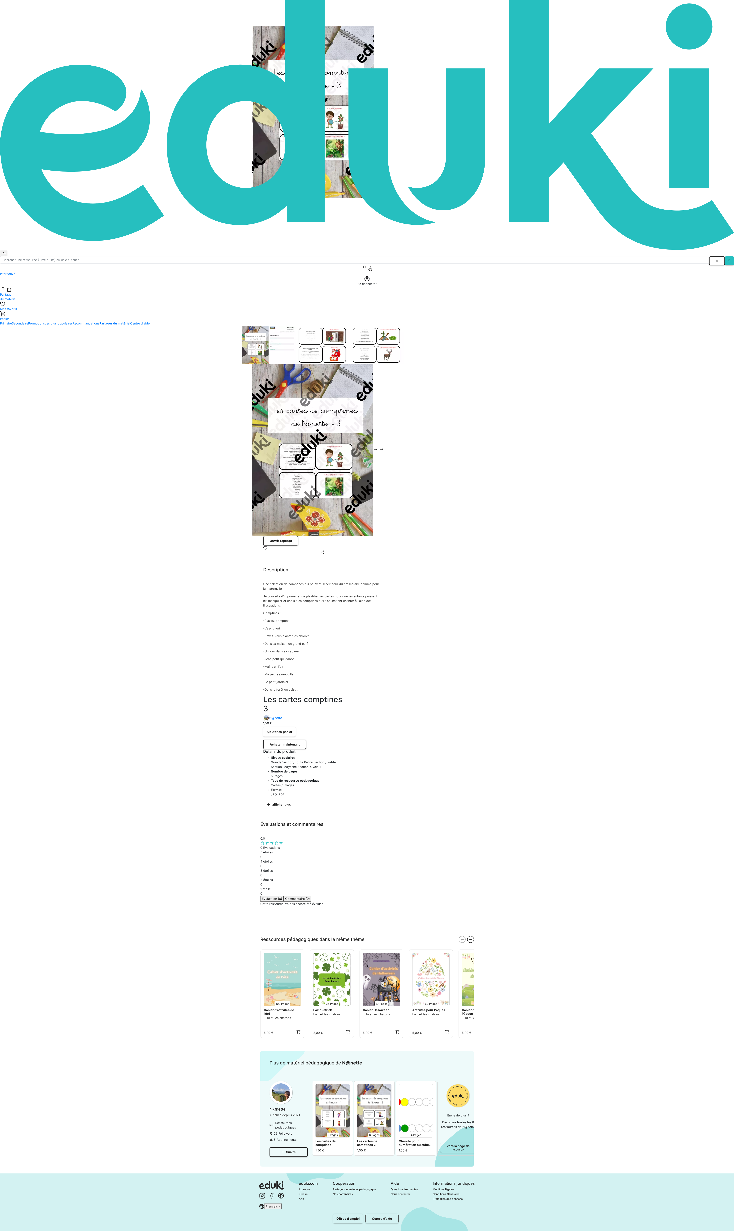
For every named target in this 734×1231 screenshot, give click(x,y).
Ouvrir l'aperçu (281, 541)
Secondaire (20, 323)
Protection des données (448, 1198)
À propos (304, 1189)
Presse (303, 1194)
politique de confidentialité (318, 924)
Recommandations (86, 323)
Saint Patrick (322, 1010)
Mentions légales (443, 1189)
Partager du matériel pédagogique (354, 1189)
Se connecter (277, 931)
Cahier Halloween (376, 1010)
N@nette (275, 718)
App (301, 1198)
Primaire (6, 323)
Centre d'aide (140, 323)
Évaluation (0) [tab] (272, 899)
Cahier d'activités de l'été (279, 1012)
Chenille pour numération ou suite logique (414, 1143)
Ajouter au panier (279, 732)
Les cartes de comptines (325, 1143)
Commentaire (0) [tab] (297, 899)
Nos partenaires (343, 1194)
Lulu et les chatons (277, 1018)
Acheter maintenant (285, 744)
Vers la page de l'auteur (458, 1148)
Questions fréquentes (404, 1189)
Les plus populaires (59, 323)
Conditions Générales (446, 1194)
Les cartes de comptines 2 (367, 1143)
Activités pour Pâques (428, 1010)
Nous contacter (400, 1194)
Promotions (36, 323)
